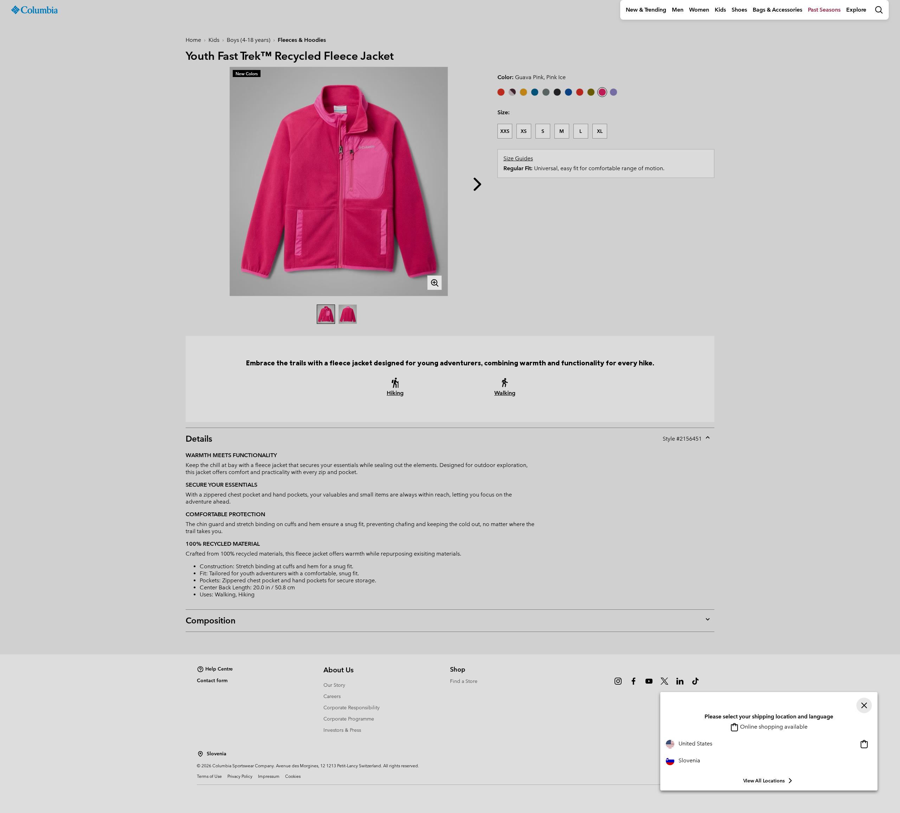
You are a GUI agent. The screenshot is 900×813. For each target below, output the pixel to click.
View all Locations (764, 780)
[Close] (864, 705)
